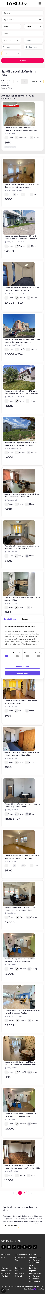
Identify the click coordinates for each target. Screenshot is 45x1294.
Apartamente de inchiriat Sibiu (35, 1262)
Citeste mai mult (10, 1226)
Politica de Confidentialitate (25, 1286)
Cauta (21, 61)
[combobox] (22, 12)
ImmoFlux (40, 1289)
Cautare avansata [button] (10, 54)
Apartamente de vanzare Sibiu (21, 1257)
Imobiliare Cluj (35, 1273)
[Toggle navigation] (40, 3)
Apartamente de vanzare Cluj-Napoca (35, 1278)
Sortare (35, 81)
